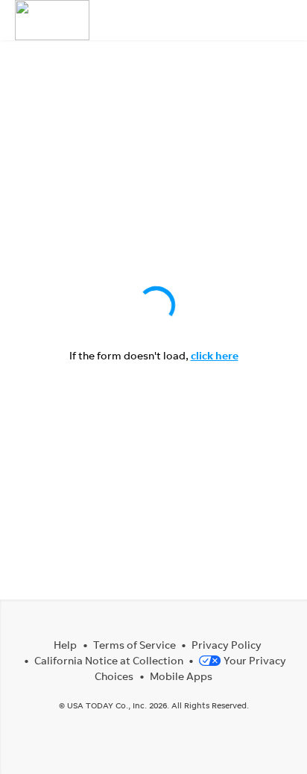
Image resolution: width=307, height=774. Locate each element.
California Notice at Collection (108, 660)
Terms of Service (134, 644)
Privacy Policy (227, 644)
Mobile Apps (181, 676)
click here (214, 355)
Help (65, 644)
